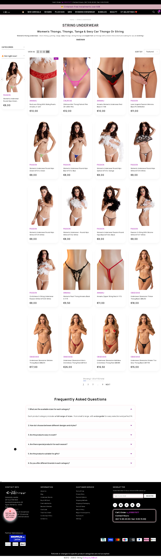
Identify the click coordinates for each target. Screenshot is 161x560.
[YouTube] (132, 505)
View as (31, 52)
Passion (7, 95)
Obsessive (135, 293)
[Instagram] (121, 505)
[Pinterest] (127, 505)
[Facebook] (115, 505)
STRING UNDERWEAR (84, 20)
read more (80, 39)
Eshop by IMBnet (90, 557)
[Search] (153, 12)
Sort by (138, 52)
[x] (18, 470)
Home (72, 20)
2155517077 (67, 2)
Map (6, 507)
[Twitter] (138, 505)
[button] (37, 51)
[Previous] (2, 79)
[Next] (24, 79)
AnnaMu (33, 101)
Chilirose (67, 101)
